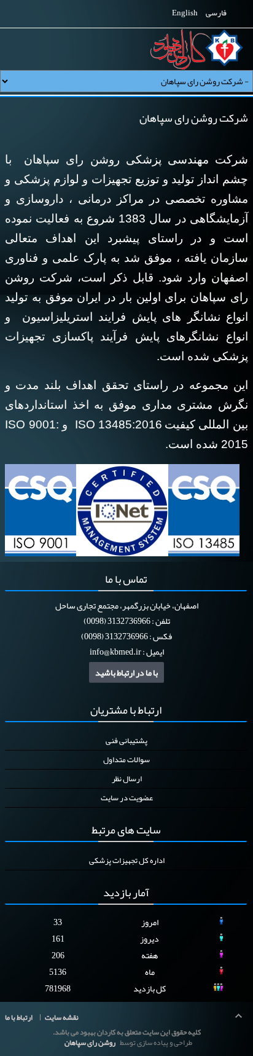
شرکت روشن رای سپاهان (193, 118)
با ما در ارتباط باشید (126, 672)
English (185, 13)
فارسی (215, 13)
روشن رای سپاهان (89, 1042)
